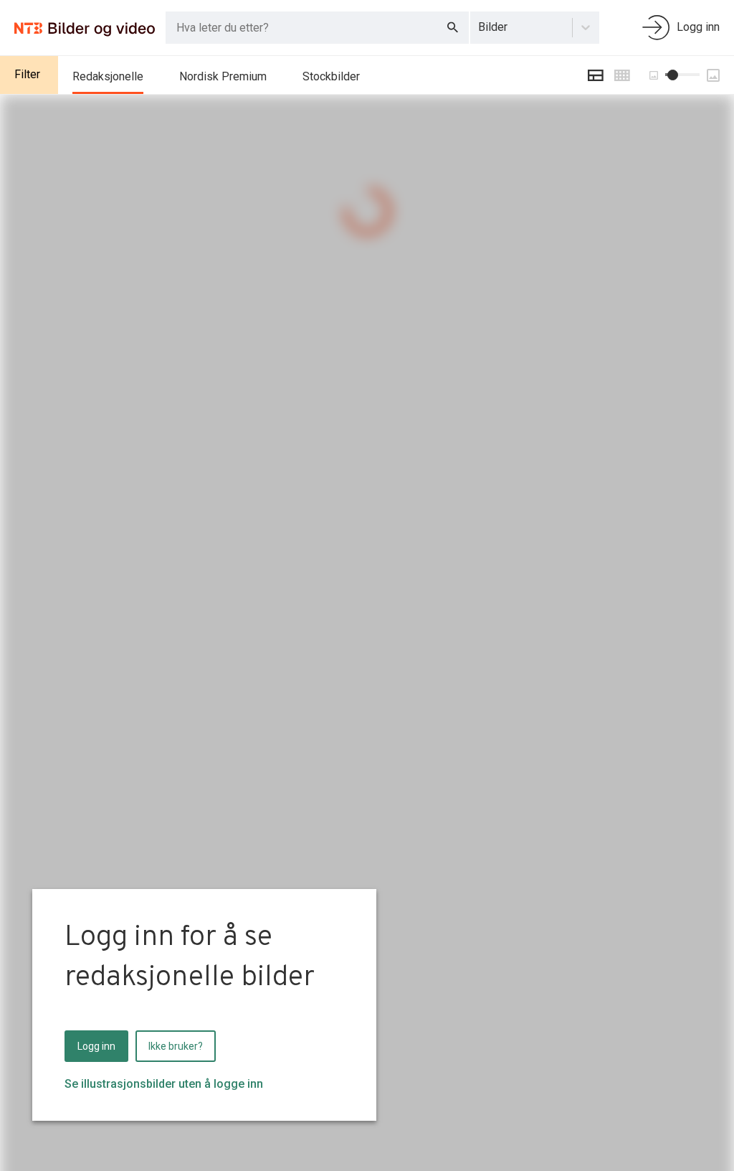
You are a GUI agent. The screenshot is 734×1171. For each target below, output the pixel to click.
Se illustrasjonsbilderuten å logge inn (164, 1084)
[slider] (672, 75)
